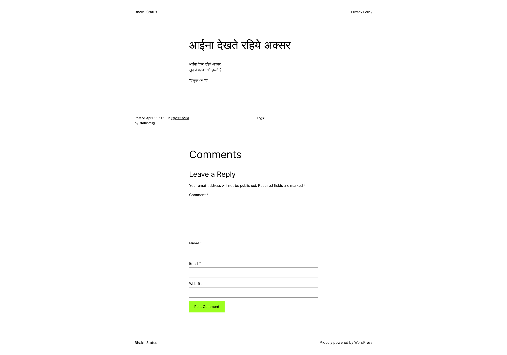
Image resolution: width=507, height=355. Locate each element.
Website (195, 284)
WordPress (363, 342)
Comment (199, 195)
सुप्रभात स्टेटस (180, 118)
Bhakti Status (146, 12)
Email (195, 263)
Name (195, 243)
